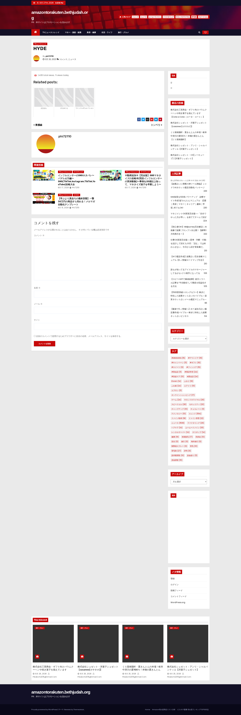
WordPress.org (178, 602)
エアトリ (189, 386)
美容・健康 (91, 32)
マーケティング (78, 172)
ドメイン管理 (196, 418)
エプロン (176, 390)
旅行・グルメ (123, 32)
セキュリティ (196, 404)
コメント (39, 235)
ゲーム (176, 399)
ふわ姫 (176, 386)
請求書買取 (177, 455)
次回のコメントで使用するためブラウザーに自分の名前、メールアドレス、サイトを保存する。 (79, 336)
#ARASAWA (178, 358)
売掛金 (200, 437)
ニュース (144, 17)
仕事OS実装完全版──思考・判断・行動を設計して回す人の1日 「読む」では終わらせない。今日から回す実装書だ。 (188, 243)
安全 (174, 441)
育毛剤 (194, 17)
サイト (37, 320)
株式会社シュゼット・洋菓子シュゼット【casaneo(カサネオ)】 (98, 668)
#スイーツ (177, 367)
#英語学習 (191, 372)
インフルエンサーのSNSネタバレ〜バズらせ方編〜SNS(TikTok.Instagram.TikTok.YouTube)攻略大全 (76, 180)
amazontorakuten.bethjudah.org (60, 692)
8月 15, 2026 (63, 207)
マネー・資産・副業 (73, 32)
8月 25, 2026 (130, 673)
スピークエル (203, 17)
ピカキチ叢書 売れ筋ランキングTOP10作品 (193, 709)
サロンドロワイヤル (183, 17)
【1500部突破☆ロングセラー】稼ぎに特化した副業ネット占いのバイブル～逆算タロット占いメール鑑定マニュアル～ (189, 296)
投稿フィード (177, 590)
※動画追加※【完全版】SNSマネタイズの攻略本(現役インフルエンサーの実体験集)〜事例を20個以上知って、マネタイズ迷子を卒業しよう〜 (143, 180)
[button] (199, 32)
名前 (37, 287)
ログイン (175, 584)
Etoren (176, 381)
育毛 (193, 446)
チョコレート (197, 409)
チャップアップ (179, 409)
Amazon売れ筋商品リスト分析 (163, 709)
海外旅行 (196, 441)
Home (147, 709)
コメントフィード (179, 596)
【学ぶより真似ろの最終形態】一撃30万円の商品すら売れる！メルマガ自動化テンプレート (76, 201)
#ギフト (195, 362)
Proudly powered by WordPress (44, 709)
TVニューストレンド (51, 32)
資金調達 (176, 460)
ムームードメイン (155, 17)
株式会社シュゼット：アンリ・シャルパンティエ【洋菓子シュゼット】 (187, 668)
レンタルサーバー (180, 432)
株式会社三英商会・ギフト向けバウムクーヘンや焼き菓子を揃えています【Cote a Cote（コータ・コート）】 (189, 113)
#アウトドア (195, 358)
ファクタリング (168, 17)
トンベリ (156, 125)
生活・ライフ (107, 32)
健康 (175, 437)
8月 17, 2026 (63, 187)
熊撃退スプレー (179, 446)
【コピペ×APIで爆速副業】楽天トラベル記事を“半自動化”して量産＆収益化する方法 (188, 283)
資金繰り (192, 455)
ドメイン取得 (178, 418)
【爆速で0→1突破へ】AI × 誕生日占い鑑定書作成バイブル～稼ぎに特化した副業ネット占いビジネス (189, 313)
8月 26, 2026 (41, 673)
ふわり (188, 381)
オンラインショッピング (183, 395)
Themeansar (78, 709)
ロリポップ (198, 432)
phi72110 (50, 56)
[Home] (35, 32)
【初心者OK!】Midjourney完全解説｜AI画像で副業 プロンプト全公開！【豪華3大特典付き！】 (189, 230)
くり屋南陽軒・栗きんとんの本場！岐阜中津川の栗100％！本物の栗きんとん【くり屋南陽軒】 (189, 136)
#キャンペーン (179, 362)
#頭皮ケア (177, 376)
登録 (173, 578)
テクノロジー (178, 413)
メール (38, 303)
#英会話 (176, 372)
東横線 (38, 125)
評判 (187, 451)
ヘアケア (177, 427)
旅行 (184, 441)
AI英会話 (192, 376)
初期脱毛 (187, 437)
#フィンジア (193, 367)
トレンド (135, 17)
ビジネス (76, 195)
